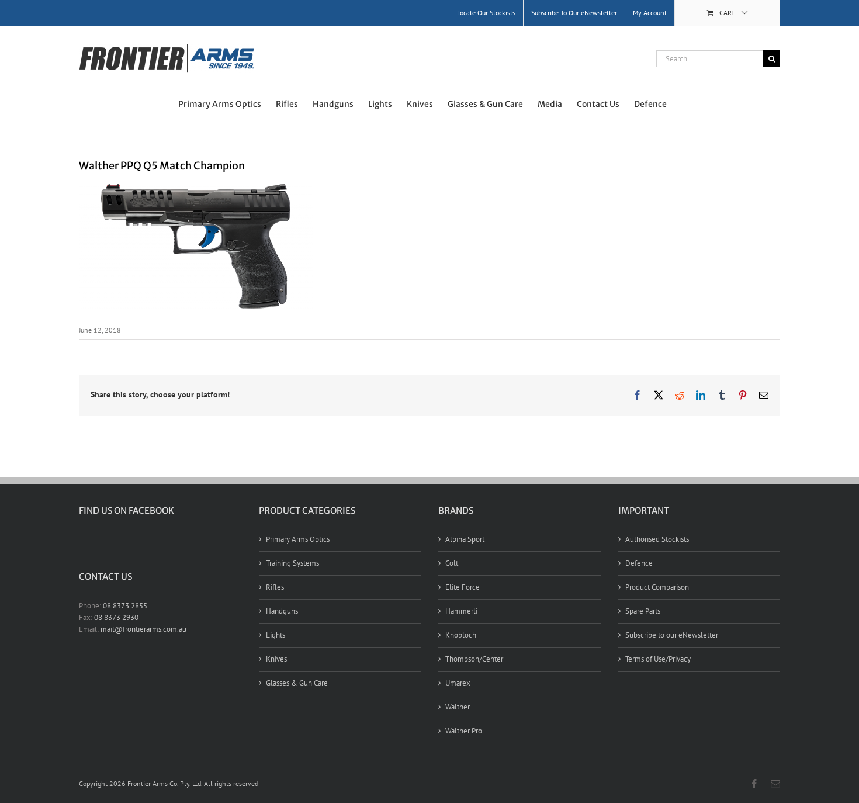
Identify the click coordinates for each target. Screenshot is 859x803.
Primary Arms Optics (298, 539)
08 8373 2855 (125, 606)
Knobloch (460, 635)
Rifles (275, 587)
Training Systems (292, 563)
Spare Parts (642, 611)
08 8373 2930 (116, 617)
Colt (451, 563)
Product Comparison (657, 587)
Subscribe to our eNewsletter (671, 635)
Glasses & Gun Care (297, 683)
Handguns (282, 611)
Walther (457, 707)
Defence (639, 563)
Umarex (457, 683)
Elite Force (462, 587)
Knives (276, 659)
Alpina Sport (464, 539)
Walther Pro (463, 731)
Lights (275, 635)
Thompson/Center (474, 659)
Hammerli (461, 611)
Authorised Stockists (657, 539)
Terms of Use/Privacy (658, 659)
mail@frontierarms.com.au (143, 629)
